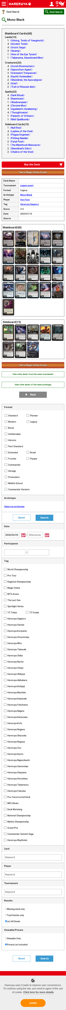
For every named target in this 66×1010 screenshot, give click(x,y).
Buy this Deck (32, 164)
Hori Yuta (25, 199)
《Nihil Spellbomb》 (20, 119)
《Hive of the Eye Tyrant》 (24, 54)
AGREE (33, 1003)
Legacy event (26, 185)
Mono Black (26, 195)
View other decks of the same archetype (33, 385)
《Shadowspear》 (19, 102)
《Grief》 (14, 83)
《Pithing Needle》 (19, 138)
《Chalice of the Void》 (22, 151)
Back (33, 394)
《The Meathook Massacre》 (25, 145)
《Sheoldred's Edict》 (21, 148)
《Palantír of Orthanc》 (22, 115)
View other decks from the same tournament (33, 374)
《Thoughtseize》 (19, 112)
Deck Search (12, 12)
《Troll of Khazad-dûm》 (23, 86)
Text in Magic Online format (33, 172)
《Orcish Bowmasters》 (22, 66)
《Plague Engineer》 (20, 134)
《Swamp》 (15, 50)
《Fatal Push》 (17, 141)
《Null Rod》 (16, 127)
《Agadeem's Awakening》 (24, 109)
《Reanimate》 (17, 98)
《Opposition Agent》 (21, 69)
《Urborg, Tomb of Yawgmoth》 (27, 40)
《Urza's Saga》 (18, 47)
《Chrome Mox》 (18, 105)
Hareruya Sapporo (29, 204)
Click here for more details (38, 992)
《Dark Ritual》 (17, 95)
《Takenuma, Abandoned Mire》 (27, 57)
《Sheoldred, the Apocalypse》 (26, 79)
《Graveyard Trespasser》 (23, 73)
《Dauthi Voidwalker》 (21, 76)
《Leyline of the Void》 (22, 131)
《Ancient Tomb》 (19, 43)
